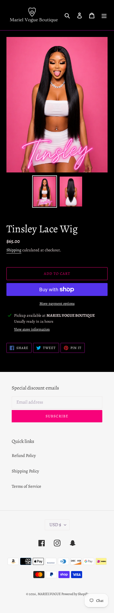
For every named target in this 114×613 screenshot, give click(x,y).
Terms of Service (26, 486)
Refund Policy (24, 455)
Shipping (13, 250)
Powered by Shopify (74, 594)
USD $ (55, 524)
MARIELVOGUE (49, 594)
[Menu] (104, 15)
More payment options (57, 303)
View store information (32, 329)
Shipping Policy (25, 471)
